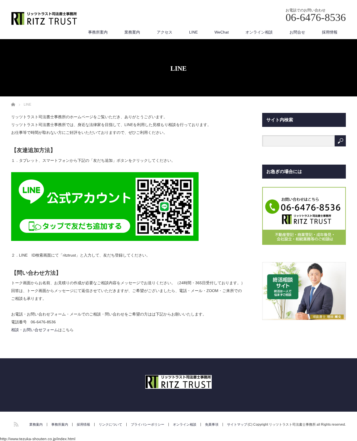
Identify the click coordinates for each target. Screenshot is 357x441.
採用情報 (329, 32)
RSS (15, 423)
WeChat (221, 32)
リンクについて (110, 424)
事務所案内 (98, 32)
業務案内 (132, 32)
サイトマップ (237, 424)
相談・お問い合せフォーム (34, 330)
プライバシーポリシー (147, 424)
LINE (193, 32)
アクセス (164, 32)
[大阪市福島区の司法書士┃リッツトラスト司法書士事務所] (44, 19)
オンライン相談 (259, 32)
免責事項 (211, 424)
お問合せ (297, 32)
